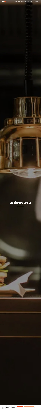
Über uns (32, 1)
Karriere (30, 1)
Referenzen (19, 1)
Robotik (28, 1)
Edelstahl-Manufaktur (23, 1)
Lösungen (16, 1)
